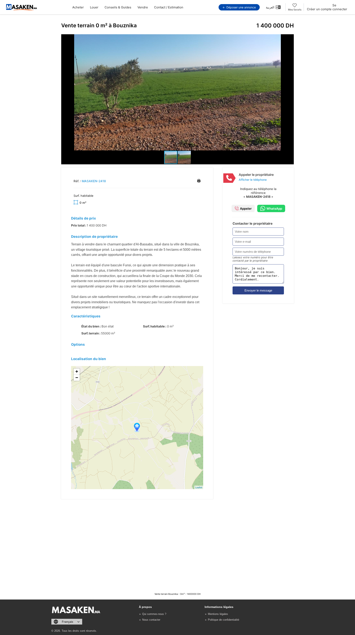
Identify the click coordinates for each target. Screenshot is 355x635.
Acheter (78, 7)
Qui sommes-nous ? (154, 614)
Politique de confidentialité (223, 619)
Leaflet (198, 487)
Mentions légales (218, 614)
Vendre (142, 7)
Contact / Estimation (168, 7)
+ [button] (76, 371)
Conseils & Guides (118, 7)
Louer (94, 7)
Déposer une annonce (241, 7)
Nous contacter (151, 619)
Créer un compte (319, 9)
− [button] (76, 377)
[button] (290, 38)
